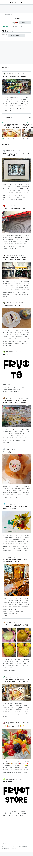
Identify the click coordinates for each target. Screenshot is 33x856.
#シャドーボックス (8, 195)
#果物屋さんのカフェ (8, 341)
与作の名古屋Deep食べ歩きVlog (13, 255)
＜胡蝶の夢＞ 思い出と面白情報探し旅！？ (15, 302)
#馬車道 (18, 611)
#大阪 (16, 497)
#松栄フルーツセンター (9, 440)
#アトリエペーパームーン (9, 197)
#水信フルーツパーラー (9, 611)
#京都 (16, 246)
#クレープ (24, 714)
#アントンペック (21, 197)
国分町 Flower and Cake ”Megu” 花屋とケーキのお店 (17, 722)
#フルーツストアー (15, 811)
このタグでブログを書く (25, 22)
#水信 (16, 609)
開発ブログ (18, 846)
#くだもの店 (15, 813)
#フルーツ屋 (14, 815)
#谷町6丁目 (11, 343)
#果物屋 (5, 110)
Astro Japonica (9, 205)
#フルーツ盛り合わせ (17, 772)
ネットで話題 (14, 26)
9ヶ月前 (22, 73)
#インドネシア (7, 108)
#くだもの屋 (23, 813)
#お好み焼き (11, 292)
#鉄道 (12, 609)
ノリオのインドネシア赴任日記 (12, 73)
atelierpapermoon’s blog (11, 150)
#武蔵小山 (6, 548)
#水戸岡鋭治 (6, 609)
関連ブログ (23, 26)
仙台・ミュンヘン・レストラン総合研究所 (15, 398)
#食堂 (8, 442)
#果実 (19, 387)
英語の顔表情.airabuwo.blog (12, 351)
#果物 (23, 387)
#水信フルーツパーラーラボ (10, 615)
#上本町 (5, 343)
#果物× (5, 389)
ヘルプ (13, 846)
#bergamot (15, 546)
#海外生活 (21, 108)
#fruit (9, 387)
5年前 (14, 504)
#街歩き (10, 110)
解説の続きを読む (15, 35)
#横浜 (9, 613)
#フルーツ (9, 294)
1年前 (19, 150)
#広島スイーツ (7, 714)
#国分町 (9, 772)
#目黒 (26, 550)
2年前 (22, 255)
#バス (14, 110)
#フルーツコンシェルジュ (16, 548)
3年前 (27, 302)
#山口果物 (18, 343)
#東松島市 (18, 440)
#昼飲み (18, 292)
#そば (4, 442)
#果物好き (16, 391)
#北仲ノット (24, 611)
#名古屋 (5, 292)
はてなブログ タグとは (7, 846)
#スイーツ (15, 613)
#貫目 (4, 294)
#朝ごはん (24, 343)
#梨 (9, 670)
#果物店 (5, 550)
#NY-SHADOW (18, 195)
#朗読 (9, 248)
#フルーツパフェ (23, 546)
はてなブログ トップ (7, 14)
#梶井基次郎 (6, 246)
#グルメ (26, 294)
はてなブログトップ (26, 846)
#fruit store (6, 811)
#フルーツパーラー (8, 391)
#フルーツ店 (6, 815)
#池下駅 (5, 296)
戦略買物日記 (9, 504)
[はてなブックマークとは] (11, 117)
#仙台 (4, 772)
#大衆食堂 (23, 292)
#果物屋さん (18, 341)
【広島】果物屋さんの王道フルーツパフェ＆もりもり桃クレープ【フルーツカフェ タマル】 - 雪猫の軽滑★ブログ (10, 126)
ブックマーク (5, 122)
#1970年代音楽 (7, 345)
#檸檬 (12, 246)
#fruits (5, 387)
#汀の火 (14, 248)
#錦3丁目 (21, 294)
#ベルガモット (7, 546)
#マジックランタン (8, 199)
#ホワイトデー (20, 550)
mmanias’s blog (9, 449)
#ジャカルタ (15, 108)
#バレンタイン (12, 550)
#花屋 (15, 199)
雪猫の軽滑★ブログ (10, 677)
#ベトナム (13, 670)
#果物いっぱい (17, 389)
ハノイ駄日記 (9, 622)
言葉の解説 (5, 26)
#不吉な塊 (21, 246)
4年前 (15, 449)
